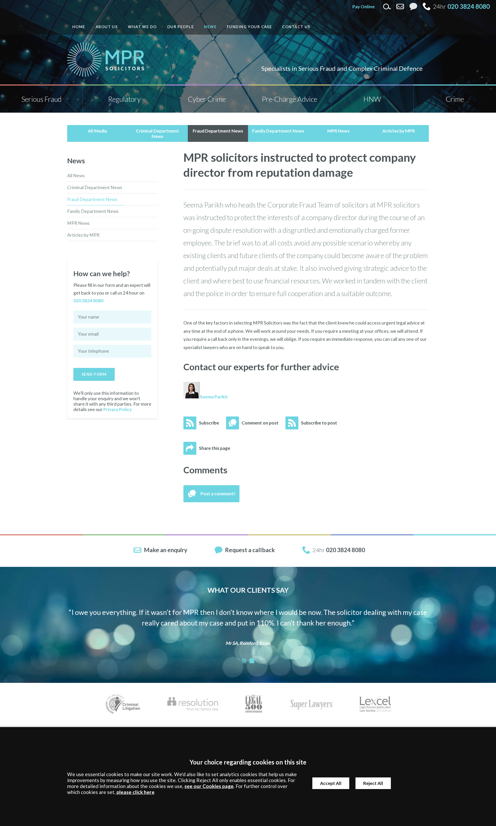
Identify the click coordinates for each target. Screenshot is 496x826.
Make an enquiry (165, 549)
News (210, 27)
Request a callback (250, 549)
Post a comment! (217, 493)
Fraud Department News (92, 199)
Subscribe (209, 423)
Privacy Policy (117, 409)
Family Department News (93, 211)
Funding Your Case (249, 27)
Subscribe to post (319, 423)
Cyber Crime (207, 99)
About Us (107, 27)
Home (78, 27)
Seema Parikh (214, 396)
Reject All (373, 783)
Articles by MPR (83, 235)
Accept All (331, 783)
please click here (135, 792)
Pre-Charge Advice (289, 99)
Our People (180, 27)
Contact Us (296, 27)
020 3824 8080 (468, 6)
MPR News (78, 223)
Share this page (214, 448)
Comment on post (260, 423)
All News (76, 175)
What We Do (142, 27)
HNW (372, 99)
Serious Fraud (41, 99)
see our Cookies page (209, 786)
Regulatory (124, 99)
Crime (455, 99)
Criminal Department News (94, 187)
